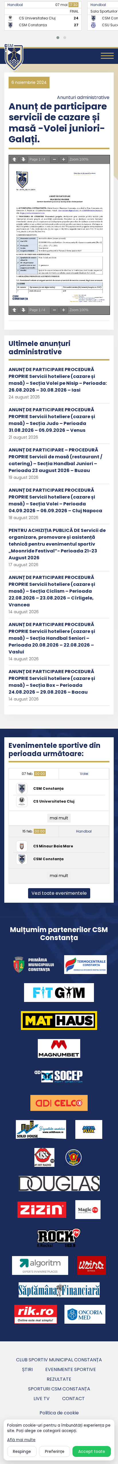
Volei (84, 773)
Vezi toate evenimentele (59, 893)
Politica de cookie (59, 1413)
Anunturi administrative (83, 97)
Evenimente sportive (70, 1369)
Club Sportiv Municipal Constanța (59, 1359)
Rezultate (59, 1379)
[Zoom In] (63, 159)
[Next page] (23, 159)
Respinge (22, 1451)
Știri (27, 1369)
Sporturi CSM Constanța (59, 1389)
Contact (73, 1398)
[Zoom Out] (54, 159)
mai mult (59, 818)
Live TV (42, 1398)
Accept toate (91, 1451)
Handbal (15, 4)
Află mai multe (21, 1440)
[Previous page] (14, 159)
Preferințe (54, 1451)
